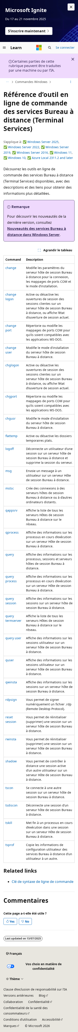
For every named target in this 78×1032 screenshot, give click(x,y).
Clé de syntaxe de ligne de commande (42, 881)
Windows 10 (17, 158)
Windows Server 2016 (32, 152)
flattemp (11, 436)
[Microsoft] (39, 47)
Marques (9, 1026)
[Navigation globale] (4, 48)
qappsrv (11, 510)
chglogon (12, 365)
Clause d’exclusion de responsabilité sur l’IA (35, 989)
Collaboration (13, 1002)
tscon (9, 788)
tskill (8, 823)
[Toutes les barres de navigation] (7, 82)
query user (13, 638)
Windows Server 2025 (42, 142)
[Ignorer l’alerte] (71, 6)
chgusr (10, 418)
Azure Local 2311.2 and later (52, 158)
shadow (11, 761)
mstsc (9, 488)
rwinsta (10, 739)
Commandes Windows (31, 82)
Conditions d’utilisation (20, 1019)
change (10, 268)
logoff (9, 449)
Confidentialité (38, 1002)
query (9, 554)
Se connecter (65, 47)
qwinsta (11, 682)
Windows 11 (63, 152)
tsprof (9, 845)
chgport (11, 396)
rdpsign (11, 700)
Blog (42, 995)
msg (8, 471)
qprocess (12, 532)
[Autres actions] (71, 82)
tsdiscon (11, 805)
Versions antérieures (18, 995)
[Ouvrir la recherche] (49, 48)
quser (9, 660)
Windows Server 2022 (23, 147)
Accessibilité (51, 1019)
